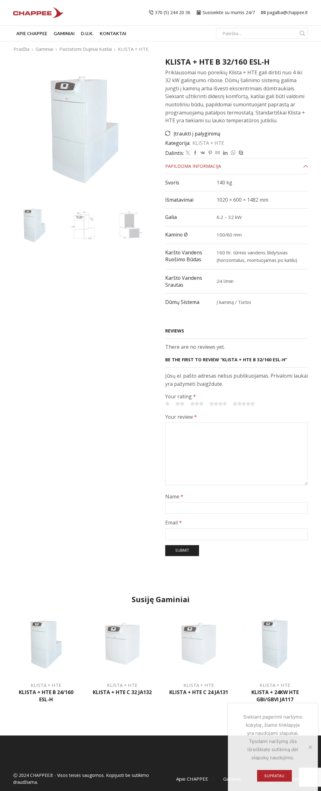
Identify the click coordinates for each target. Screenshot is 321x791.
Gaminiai (64, 33)
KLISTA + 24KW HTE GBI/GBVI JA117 (275, 696)
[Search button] (302, 33)
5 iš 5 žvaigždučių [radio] (244, 403)
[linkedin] (225, 153)
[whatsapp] (233, 153)
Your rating (180, 396)
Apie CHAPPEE (31, 33)
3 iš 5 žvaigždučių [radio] (196, 403)
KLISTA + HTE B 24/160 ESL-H (46, 696)
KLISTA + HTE (133, 49)
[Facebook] (195, 153)
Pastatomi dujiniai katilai (85, 49)
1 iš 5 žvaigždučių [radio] (167, 403)
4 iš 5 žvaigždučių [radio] (218, 403)
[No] (310, 747)
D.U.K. (87, 33)
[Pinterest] (210, 153)
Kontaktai (113, 33)
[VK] (203, 153)
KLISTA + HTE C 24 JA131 (198, 692)
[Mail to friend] (217, 153)
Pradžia (21, 49)
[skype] (240, 153)
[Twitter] (188, 153)
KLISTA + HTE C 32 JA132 (122, 692)
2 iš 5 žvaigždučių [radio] (180, 403)
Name (174, 496)
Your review (181, 416)
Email (173, 522)
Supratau (274, 775)
